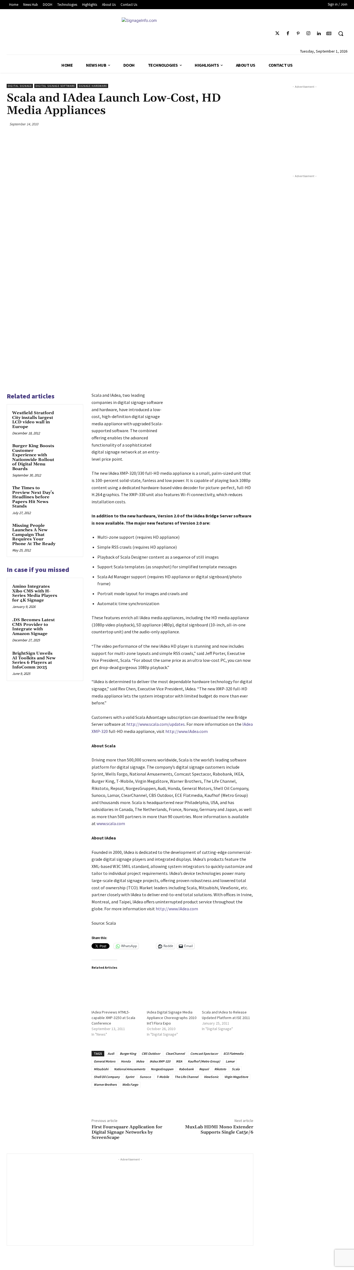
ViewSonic (211, 1077)
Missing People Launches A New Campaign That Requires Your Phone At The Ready (33, 534)
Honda (126, 1061)
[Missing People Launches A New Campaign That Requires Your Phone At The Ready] (69, 531)
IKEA (179, 1061)
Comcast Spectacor (204, 1053)
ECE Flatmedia (233, 1053)
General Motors (104, 1061)
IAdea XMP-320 (160, 1061)
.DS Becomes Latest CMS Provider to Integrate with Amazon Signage (33, 626)
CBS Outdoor (151, 1053)
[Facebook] (287, 33)
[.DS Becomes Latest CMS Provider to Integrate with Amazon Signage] (69, 625)
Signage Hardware (93, 86)
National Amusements (129, 1069)
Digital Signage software (55, 86)
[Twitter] (277, 33)
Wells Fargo (130, 1084)
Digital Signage (20, 86)
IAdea (140, 1061)
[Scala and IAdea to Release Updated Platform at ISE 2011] (227, 989)
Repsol (204, 1069)
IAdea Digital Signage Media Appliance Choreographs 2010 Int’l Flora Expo (171, 1018)
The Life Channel (186, 1077)
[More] (247, 123)
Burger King (128, 1053)
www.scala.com (111, 823)
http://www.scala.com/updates (155, 724)
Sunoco (145, 1077)
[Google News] (329, 33)
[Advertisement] (130, 1201)
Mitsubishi (101, 1069)
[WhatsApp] (234, 123)
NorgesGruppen (162, 1069)
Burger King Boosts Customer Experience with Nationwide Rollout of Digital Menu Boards (33, 457)
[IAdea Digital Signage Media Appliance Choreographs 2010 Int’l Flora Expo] (172, 989)
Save (223, 125)
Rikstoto (220, 1069)
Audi (111, 1053)
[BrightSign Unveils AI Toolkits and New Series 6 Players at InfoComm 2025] (69, 658)
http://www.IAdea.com (186, 731)
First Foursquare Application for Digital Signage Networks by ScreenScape (127, 1132)
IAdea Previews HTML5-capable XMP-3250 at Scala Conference (113, 1018)
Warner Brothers (105, 1084)
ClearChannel (175, 1053)
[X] (208, 123)
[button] (340, 33)
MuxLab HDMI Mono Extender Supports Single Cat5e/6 (219, 1129)
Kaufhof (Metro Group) (204, 1061)
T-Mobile (163, 1077)
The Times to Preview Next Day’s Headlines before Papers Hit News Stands (33, 497)
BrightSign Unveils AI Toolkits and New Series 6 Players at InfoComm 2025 (34, 660)
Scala (236, 1069)
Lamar (230, 1061)
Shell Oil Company (107, 1077)
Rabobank (186, 1069)
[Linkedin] (318, 33)
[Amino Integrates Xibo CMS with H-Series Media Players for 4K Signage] (69, 591)
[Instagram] (308, 33)
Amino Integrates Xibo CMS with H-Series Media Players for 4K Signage (34, 593)
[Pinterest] (298, 33)
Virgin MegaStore (236, 1077)
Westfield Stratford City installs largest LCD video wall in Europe (33, 419)
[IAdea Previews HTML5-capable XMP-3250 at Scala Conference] (116, 989)
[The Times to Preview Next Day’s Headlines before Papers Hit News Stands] (69, 493)
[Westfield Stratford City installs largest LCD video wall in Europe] (69, 418)
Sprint (129, 1077)
